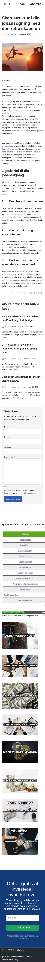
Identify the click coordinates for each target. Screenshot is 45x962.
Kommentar (9, 457)
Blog (16, 959)
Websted (7, 447)
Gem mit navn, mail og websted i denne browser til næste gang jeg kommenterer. (20, 491)
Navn (7, 427)
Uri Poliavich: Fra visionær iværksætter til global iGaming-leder (20, 348)
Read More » (13, 370)
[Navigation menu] (4, 4)
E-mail (7, 437)
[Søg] (9, 4)
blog (19, 327)
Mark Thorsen (10, 34)
